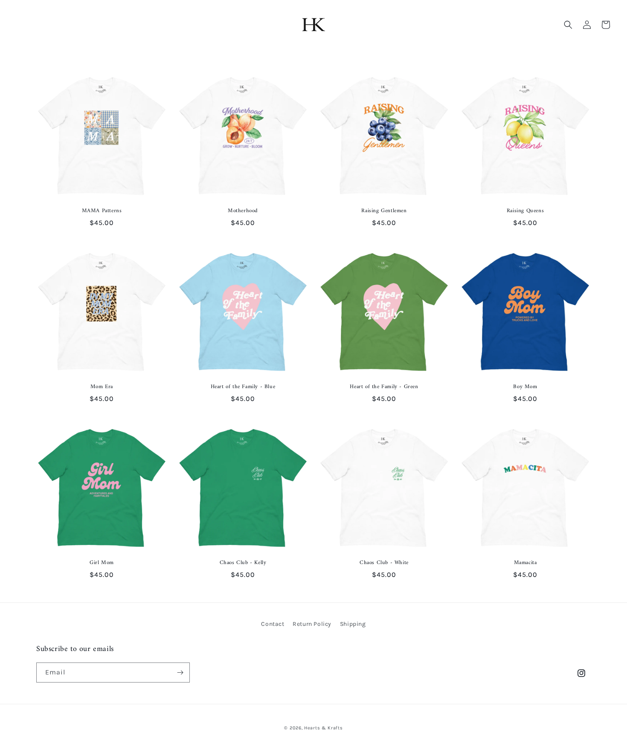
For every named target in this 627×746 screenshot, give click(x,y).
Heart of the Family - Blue (243, 387)
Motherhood (243, 211)
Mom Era (101, 387)
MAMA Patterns (102, 211)
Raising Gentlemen (383, 211)
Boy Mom (525, 387)
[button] (568, 24)
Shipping (353, 624)
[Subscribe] (180, 672)
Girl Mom (102, 563)
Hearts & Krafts (323, 728)
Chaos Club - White (384, 563)
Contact (272, 624)
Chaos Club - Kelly (243, 563)
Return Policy (312, 624)
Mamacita (525, 563)
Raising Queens (525, 211)
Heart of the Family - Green (384, 387)
